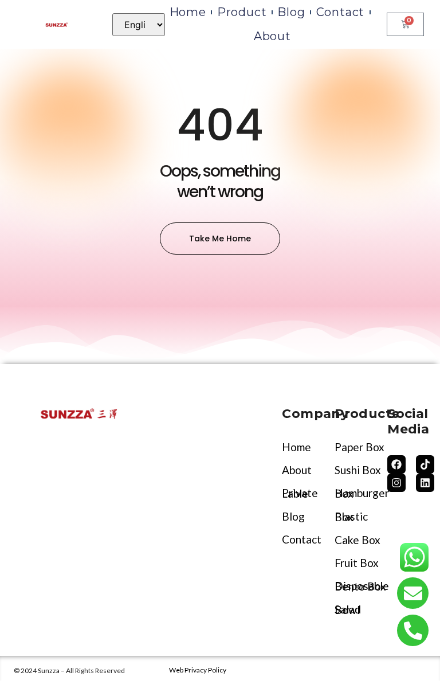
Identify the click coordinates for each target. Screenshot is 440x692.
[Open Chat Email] (413, 593)
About (272, 36)
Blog (291, 12)
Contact (340, 12)
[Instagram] (396, 483)
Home (188, 12)
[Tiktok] (425, 464)
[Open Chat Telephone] (413, 630)
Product (242, 12)
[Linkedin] (425, 483)
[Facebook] (396, 464)
